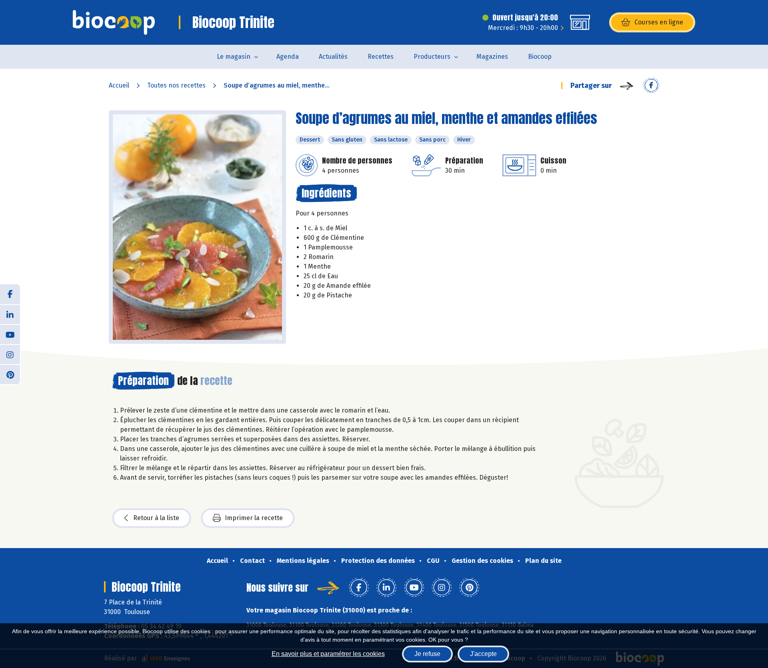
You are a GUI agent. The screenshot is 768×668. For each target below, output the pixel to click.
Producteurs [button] (432, 56)
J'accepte (483, 653)
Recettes (381, 56)
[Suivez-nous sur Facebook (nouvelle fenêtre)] (10, 294)
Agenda (287, 56)
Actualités (333, 56)
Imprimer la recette (254, 518)
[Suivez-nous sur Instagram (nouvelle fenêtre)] (10, 354)
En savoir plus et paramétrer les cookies (328, 653)
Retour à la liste (156, 518)
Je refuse (427, 653)
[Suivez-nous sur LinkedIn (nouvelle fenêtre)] (10, 314)
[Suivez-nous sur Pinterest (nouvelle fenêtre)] (10, 374)
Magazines (492, 56)
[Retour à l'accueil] (114, 22)
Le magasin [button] (233, 56)
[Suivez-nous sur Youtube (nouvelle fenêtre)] (10, 334)
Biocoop (540, 56)
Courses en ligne (658, 22)
